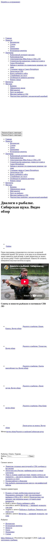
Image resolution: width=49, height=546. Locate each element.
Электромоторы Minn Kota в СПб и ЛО (25, 59)
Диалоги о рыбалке (23, 432)
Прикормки (14, 48)
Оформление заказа (17, 88)
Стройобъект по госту (18, 75)
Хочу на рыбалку (16, 92)
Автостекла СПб (16, 71)
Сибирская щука (37, 432)
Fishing (8, 246)
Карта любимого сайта (19, 73)
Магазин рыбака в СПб (19, 94)
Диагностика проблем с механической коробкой (29, 96)
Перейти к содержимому (10, 2)
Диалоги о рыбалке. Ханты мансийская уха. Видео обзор (24, 367)
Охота (12, 46)
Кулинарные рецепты (18, 51)
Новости (8, 528)
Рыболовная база (16, 57)
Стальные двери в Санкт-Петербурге (24, 69)
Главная (8, 38)
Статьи (12, 44)
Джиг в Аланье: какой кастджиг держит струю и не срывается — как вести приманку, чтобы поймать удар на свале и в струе (26, 477)
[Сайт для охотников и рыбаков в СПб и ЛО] (24, 34)
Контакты (9, 82)
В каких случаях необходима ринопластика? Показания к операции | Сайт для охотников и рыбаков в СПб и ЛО (23, 495)
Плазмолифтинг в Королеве (16, 481)
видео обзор (11, 432)
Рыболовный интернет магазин (22, 55)
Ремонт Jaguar (15, 80)
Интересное (14, 42)
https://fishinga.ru (7, 538)
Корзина (13, 86)
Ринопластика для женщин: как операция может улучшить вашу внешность (24, 499)
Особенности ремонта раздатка (22, 78)
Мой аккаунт (15, 90)
